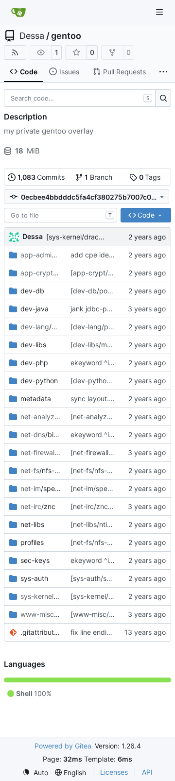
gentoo (66, 36)
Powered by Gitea (63, 746)
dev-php (34, 362)
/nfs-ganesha (40, 470)
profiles (32, 542)
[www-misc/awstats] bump (113, 614)
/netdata (40, 416)
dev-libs (33, 344)
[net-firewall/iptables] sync (113, 452)
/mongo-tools (40, 255)
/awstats (40, 614)
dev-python (39, 380)
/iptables (40, 452)
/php (40, 327)
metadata (35, 398)
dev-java (34, 309)
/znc (37, 506)
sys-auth (34, 578)
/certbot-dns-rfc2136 (40, 273)
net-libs (32, 524)
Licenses (114, 772)
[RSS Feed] (15, 52)
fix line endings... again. (107, 632)
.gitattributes (40, 632)
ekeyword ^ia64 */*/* (104, 362)
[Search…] (163, 98)
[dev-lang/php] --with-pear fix (118, 327)
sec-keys (35, 560)
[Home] (18, 12)
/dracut (40, 596)
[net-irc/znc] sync (98, 506)
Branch (98, 177)
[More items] (163, 72)
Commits (41, 177)
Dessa (31, 36)
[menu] (35, 772)
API (147, 772)
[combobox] (60, 215)
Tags (150, 177)
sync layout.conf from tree (112, 398)
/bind (40, 434)
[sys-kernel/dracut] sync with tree (100, 237)
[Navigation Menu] (160, 12)
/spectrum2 (40, 488)
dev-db (32, 291)
